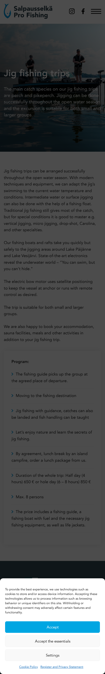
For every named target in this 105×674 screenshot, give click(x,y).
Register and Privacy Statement (61, 667)
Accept (53, 627)
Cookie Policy (28, 667)
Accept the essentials (52, 641)
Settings (52, 655)
